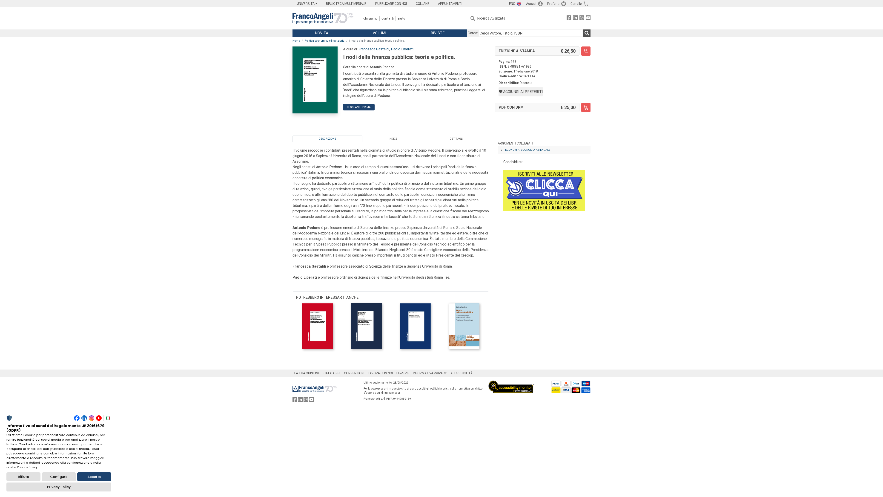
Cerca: (473, 33)
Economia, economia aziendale (527, 149)
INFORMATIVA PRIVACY (430, 373)
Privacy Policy (59, 487)
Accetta (94, 476)
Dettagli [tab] (456, 138)
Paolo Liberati (402, 49)
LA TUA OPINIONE (307, 373)
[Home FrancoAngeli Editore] (322, 18)
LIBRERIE (402, 373)
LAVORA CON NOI (380, 373)
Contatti (387, 18)
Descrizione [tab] (327, 138)
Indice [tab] (393, 138)
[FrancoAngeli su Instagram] (581, 18)
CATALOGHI (332, 373)
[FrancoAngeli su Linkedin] (575, 18)
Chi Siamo (370, 18)
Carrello (576, 4)
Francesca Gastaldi (373, 49)
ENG (512, 4)
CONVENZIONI (354, 373)
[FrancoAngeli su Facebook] (569, 18)
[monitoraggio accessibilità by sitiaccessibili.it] (511, 383)
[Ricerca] (587, 33)
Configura (59, 476)
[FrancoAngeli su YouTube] (588, 18)
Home (296, 40)
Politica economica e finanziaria (324, 40)
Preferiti (553, 4)
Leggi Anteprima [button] (359, 107)
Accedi (531, 4)
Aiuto (401, 18)
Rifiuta (23, 476)
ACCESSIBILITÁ (461, 373)
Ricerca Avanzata (491, 18)
